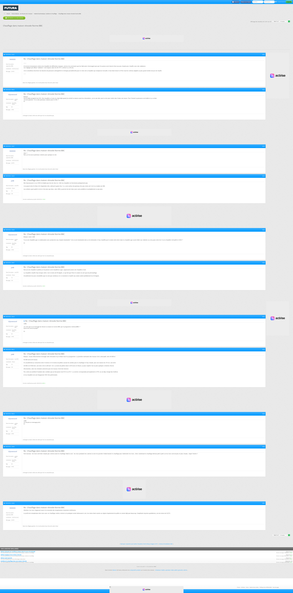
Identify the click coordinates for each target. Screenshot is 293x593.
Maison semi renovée (6, 558)
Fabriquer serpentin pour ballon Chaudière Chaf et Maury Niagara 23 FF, (139, 544)
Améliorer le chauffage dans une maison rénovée (14, 561)
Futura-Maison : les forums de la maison (22, 13)
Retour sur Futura (246, 2)
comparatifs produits (135, 570)
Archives (243, 587)
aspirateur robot (169, 570)
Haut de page (276, 587)
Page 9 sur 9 (276, 21)
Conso (247, 587)
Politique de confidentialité (266, 587)
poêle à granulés (178, 570)
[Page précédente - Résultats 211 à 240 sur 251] (286, 21)
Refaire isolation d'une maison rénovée (11, 554)
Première (283, 21)
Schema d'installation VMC (166, 544)
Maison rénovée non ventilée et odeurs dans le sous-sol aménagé (18, 551)
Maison (114, 570)
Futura (238, 587)
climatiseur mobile (160, 570)
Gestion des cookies (254, 587)
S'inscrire (235, 2)
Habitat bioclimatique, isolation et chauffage (45, 13)
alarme (185, 570)
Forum (8, 13)
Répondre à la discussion (14, 18)
